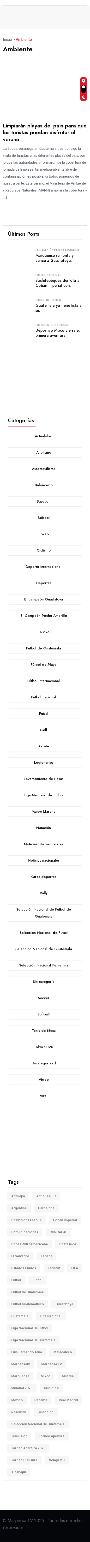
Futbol (16, 1280)
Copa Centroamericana (29, 1244)
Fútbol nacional (48, 275)
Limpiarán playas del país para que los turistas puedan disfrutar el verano (45, 132)
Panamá (40, 1400)
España (46, 1256)
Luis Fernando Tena (26, 1352)
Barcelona (46, 1208)
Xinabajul (18, 1472)
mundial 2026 (21, 1388)
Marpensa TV (51, 1364)
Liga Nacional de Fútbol (29, 1328)
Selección (46, 1412)
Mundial (68, 1376)
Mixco (45, 1376)
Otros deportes (48, 300)
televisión (19, 1436)
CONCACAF (58, 1232)
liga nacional (50, 1316)
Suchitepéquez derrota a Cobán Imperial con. (57, 283)
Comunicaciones (24, 1232)
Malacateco (63, 1352)
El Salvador (20, 1256)
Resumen (18, 1412)
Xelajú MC (57, 1460)
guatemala (19, 1316)
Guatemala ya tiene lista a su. (59, 308)
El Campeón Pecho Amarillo (57, 250)
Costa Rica (67, 1244)
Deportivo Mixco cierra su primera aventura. (58, 333)
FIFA (74, 1268)
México (17, 1400)
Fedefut (54, 1268)
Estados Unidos (23, 1268)
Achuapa (18, 1196)
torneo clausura (24, 1460)
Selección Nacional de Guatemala (38, 1424)
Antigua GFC (46, 1196)
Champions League (26, 1220)
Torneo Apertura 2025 (28, 1448)
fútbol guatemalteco (27, 1304)
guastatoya (64, 1304)
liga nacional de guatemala (33, 1340)
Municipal (51, 1388)
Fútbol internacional (52, 325)
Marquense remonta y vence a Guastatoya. (55, 258)
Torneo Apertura (52, 1436)
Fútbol (37, 1280)
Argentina (19, 1208)
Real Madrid (68, 1400)
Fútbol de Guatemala (27, 1292)
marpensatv (20, 1364)
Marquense (20, 1376)
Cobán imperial (65, 1220)
